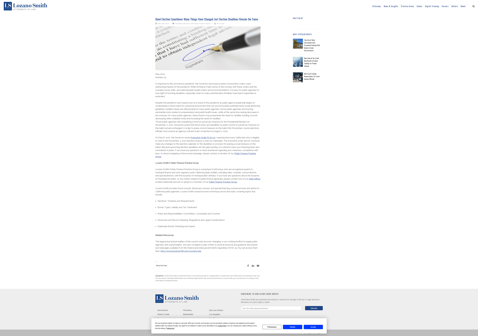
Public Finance (204, 23)
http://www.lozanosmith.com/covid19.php (181, 251)
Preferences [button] (170, 328)
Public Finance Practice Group (223, 182)
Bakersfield (188, 314)
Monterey (187, 310)
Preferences (271, 327)
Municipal (194, 23)
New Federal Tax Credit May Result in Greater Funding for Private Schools (311, 62)
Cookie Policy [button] (222, 326)
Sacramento (162, 310)
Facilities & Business (182, 23)
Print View (220, 23)
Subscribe (314, 308)
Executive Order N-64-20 (203, 137)
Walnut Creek (163, 314)
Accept (313, 327)
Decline (292, 327)
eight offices (254, 179)
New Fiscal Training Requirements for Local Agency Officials (311, 76)
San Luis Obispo (216, 310)
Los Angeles (214, 314)
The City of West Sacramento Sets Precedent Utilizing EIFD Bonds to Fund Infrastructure (312, 45)
